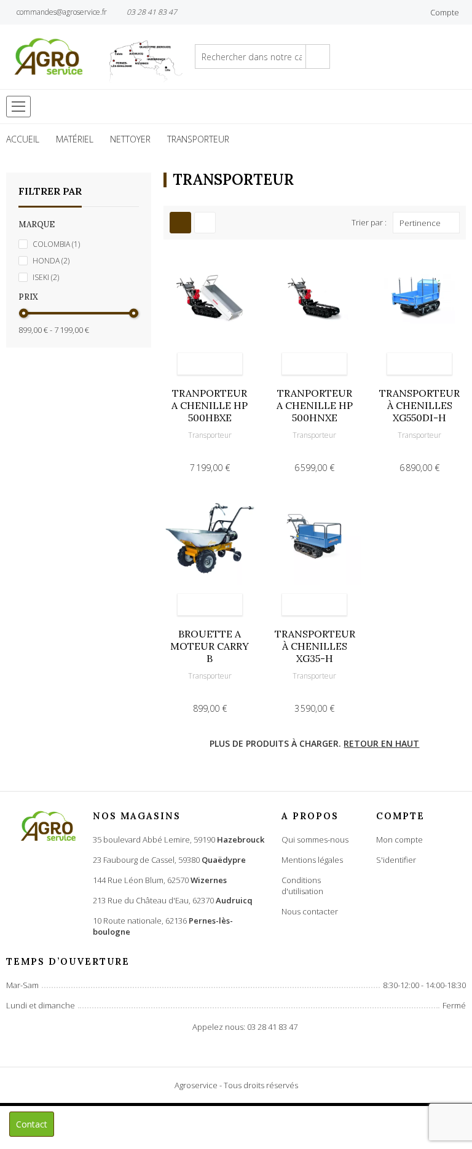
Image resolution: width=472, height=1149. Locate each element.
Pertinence (420, 222)
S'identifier (396, 859)
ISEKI (46, 277)
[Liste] (205, 222)
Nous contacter (309, 911)
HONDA (51, 260)
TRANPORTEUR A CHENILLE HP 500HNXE (315, 405)
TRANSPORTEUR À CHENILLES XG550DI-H (419, 405)
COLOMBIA (56, 244)
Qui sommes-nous (314, 839)
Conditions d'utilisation (302, 885)
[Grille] (180, 222)
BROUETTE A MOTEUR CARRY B (209, 646)
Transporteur (210, 435)
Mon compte (399, 839)
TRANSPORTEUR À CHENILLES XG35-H (315, 646)
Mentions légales (312, 859)
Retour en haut (381, 743)
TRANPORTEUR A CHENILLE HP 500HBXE (209, 405)
